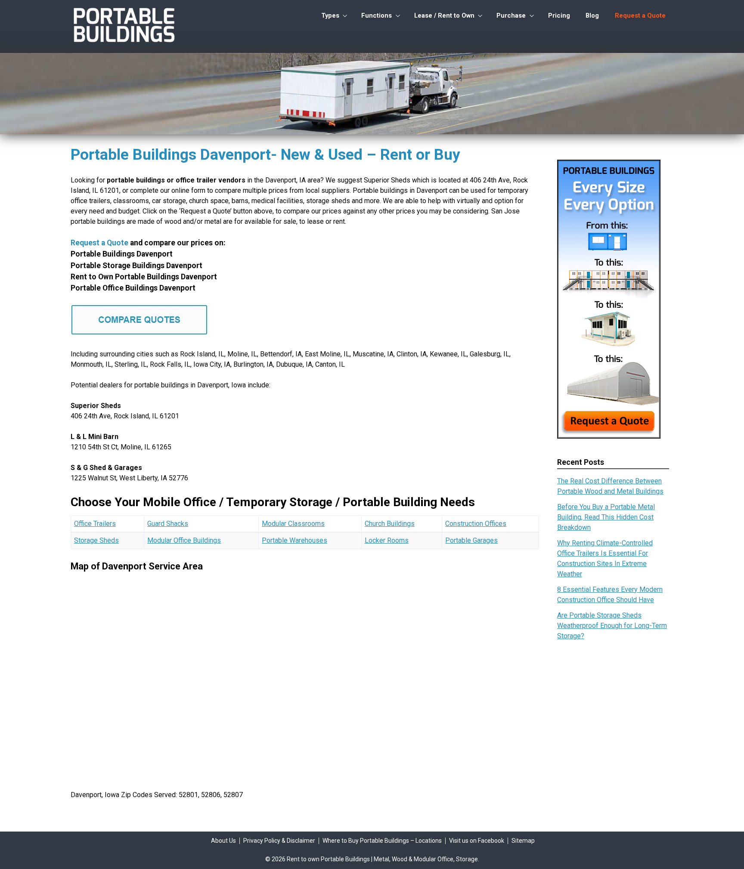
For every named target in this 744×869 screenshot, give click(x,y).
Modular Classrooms (293, 524)
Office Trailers (95, 524)
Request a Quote (640, 15)
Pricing (559, 15)
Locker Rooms (387, 540)
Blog (592, 15)
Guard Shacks (167, 524)
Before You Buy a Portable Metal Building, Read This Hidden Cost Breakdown (606, 517)
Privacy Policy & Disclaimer (279, 840)
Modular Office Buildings (184, 540)
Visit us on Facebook (476, 840)
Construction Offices (475, 524)
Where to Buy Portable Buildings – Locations (382, 840)
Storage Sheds (96, 540)
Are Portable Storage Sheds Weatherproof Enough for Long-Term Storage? (612, 625)
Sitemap (523, 840)
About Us (223, 840)
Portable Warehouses (294, 540)
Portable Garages (471, 540)
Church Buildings (390, 524)
